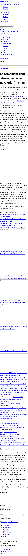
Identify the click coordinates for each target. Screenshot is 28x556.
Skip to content (5, 1)
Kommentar (4, 493)
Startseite (3, 227)
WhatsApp (6, 21)
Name (2, 505)
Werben (5, 7)
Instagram (6, 15)
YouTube (5, 17)
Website (2, 515)
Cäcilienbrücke (18, 399)
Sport (4, 52)
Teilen (17, 227)
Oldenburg (6, 39)
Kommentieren (11, 227)
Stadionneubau (8, 399)
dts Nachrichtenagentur (17, 96)
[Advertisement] (14, 166)
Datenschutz (7, 551)
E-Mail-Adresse (5, 509)
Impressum (6, 549)
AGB (4, 553)
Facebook (6, 12)
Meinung (5, 48)
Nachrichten (7, 37)
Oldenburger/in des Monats (11, 4)
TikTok (5, 19)
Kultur (4, 50)
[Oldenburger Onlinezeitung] (9, 522)
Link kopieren (22, 227)
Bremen (5, 46)
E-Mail (15, 103)
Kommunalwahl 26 (8, 41)
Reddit (10, 103)
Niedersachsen (7, 43)
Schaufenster (8, 54)
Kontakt (5, 9)
